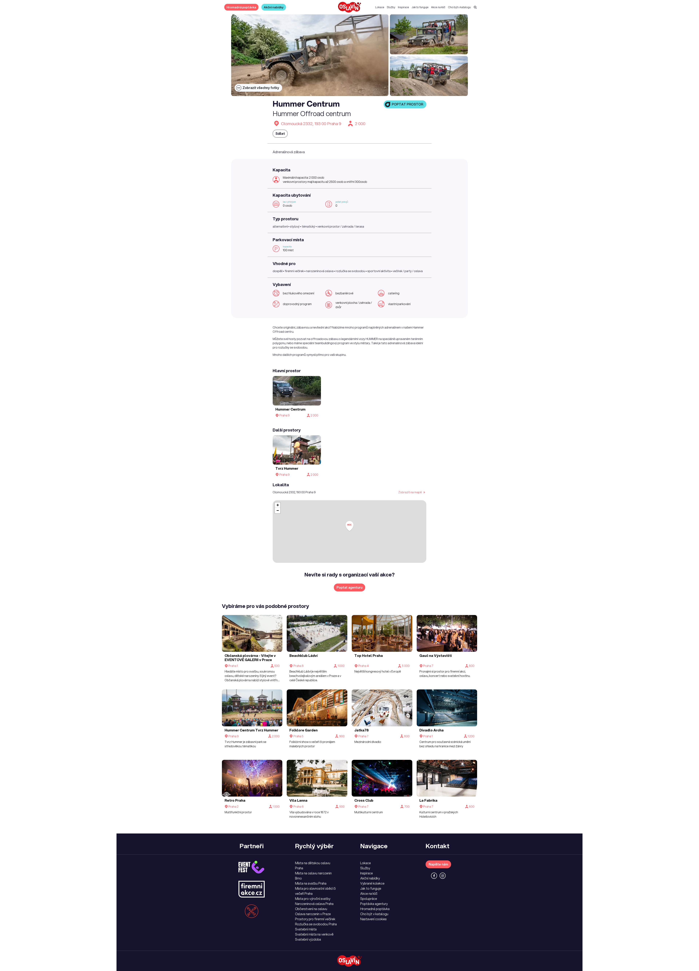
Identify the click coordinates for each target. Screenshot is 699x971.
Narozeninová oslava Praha (314, 903)
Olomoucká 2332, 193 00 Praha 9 (311, 124)
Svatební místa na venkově (314, 934)
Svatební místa (306, 929)
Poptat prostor (407, 104)
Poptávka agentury (374, 903)
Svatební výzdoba (308, 939)
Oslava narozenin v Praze (313, 914)
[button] (349, 526)
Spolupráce (368, 898)
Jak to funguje (420, 7)
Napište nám (438, 864)
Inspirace (403, 7)
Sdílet (280, 133)
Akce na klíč (438, 7)
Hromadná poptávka (241, 7)
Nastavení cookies (373, 919)
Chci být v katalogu (459, 7)
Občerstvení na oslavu (311, 908)
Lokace (379, 7)
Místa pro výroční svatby (312, 898)
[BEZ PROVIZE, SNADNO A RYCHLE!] (349, 7)
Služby (391, 7)
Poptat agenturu (349, 587)
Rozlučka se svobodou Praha (316, 924)
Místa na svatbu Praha (310, 883)
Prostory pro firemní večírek (315, 919)
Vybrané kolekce (372, 883)
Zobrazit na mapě (410, 492)
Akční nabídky (274, 7)
